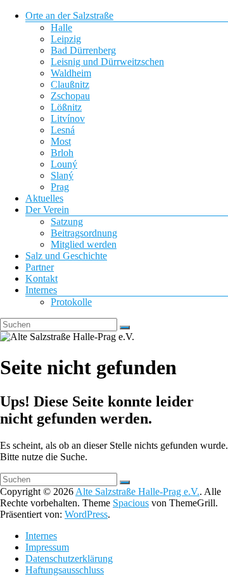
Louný (64, 164)
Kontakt (41, 278)
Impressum (47, 547)
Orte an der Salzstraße (69, 15)
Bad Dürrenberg (83, 50)
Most (61, 141)
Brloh (62, 152)
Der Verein (47, 209)
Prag (60, 186)
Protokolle (71, 301)
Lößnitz (66, 107)
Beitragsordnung (84, 233)
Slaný (62, 175)
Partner (39, 267)
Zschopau (70, 95)
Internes (41, 289)
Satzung (67, 221)
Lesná (63, 130)
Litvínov (68, 118)
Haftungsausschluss (64, 570)
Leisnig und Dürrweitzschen (107, 61)
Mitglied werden (84, 244)
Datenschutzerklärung (69, 558)
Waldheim (71, 73)
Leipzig (66, 39)
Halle (61, 27)
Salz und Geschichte (66, 255)
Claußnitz (70, 84)
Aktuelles (44, 198)
